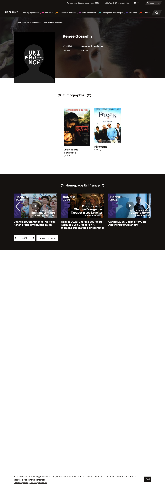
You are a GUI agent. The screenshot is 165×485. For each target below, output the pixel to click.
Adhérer (146, 12)
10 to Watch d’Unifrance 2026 (117, 3)
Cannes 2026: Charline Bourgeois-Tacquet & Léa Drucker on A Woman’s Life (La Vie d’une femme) (82, 224)
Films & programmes (30, 12)
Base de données (89, 12)
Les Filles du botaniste (71, 151)
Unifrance (133, 12)
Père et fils (100, 146)
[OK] (148, 479)
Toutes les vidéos (47, 238)
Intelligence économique (112, 12)
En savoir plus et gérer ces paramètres (30, 482)
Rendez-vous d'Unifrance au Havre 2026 (83, 3)
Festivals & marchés (68, 12)
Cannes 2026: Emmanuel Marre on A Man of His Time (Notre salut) (35, 223)
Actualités (49, 12)
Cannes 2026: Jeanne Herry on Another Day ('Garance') (127, 223)
